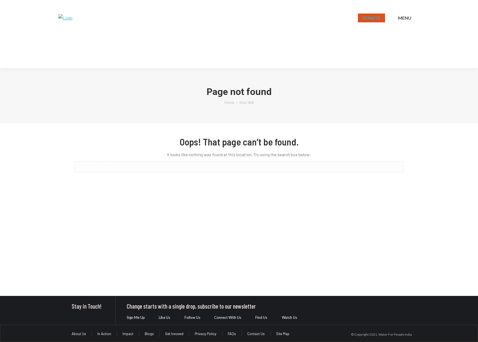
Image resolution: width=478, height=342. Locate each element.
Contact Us (256, 334)
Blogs (149, 334)
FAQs (232, 334)
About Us (79, 334)
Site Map (282, 334)
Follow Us (192, 317)
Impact (128, 334)
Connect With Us (227, 317)
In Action (104, 334)
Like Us (164, 317)
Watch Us (289, 317)
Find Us (261, 317)
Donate (371, 17)
